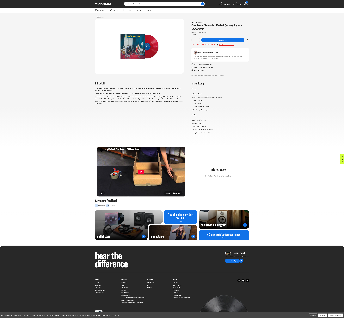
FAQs (122, 285)
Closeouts (98, 285)
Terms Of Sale (125, 295)
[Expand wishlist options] (247, 40)
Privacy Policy (115, 315)
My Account (151, 282)
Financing (176, 290)
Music (115, 10)
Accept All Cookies (335, 315)
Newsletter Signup (232, 261)
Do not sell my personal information (132, 302)
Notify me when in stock (226, 45)
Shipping (123, 290)
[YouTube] (247, 280)
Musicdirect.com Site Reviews (182, 297)
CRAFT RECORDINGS (197, 22)
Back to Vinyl (101, 17)
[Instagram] (243, 280)
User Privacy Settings (127, 300)
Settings (313, 315)
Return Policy (125, 292)
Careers (175, 282)
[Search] (202, 3)
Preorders (98, 287)
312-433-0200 (218, 52)
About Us (124, 282)
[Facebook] (239, 280)
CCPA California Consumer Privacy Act (133, 297)
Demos (97, 282)
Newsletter (176, 287)
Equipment (101, 10)
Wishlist (149, 287)
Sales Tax (176, 292)
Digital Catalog (99, 292)
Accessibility (177, 295)
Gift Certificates (100, 290)
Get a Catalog (177, 285)
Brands (139, 10)
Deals (130, 10)
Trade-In (148, 10)
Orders (149, 285)
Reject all (322, 315)
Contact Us (124, 287)
